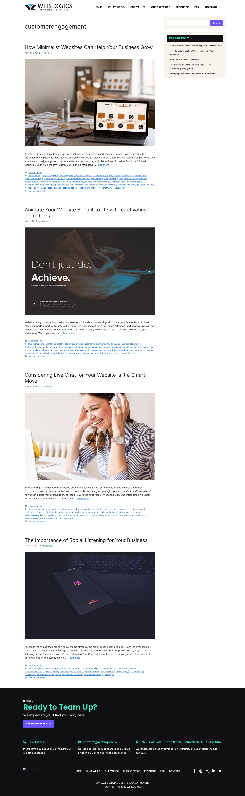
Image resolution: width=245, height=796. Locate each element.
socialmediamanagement (49, 674)
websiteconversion (34, 518)
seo (71, 184)
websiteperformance (88, 188)
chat (77, 509)
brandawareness (36, 509)
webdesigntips (147, 184)
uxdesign (121, 184)
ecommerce (45, 181)
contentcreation (108, 668)
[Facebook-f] (194, 771)
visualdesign (133, 184)
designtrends (125, 178)
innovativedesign (111, 347)
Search (216, 23)
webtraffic (69, 518)
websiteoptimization (67, 188)
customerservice (73, 512)
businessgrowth (66, 175)
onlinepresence (32, 184)
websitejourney (128, 353)
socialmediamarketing (72, 674)
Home (98, 7)
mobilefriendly (103, 181)
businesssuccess (83, 175)
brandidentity (34, 175)
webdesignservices (99, 350)
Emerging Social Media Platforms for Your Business (193, 73)
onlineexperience (145, 347)
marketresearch (76, 671)
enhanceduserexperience (90, 347)
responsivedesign (48, 184)
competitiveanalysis (90, 668)
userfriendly (110, 184)
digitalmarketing (101, 344)
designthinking (111, 178)
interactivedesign (128, 347)
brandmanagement (54, 668)
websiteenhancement (88, 353)
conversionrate (140, 175)
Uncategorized (35, 172)
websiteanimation (33, 353)
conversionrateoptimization (93, 509)
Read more (103, 164)
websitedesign (49, 188)
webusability (119, 188)
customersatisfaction (54, 512)
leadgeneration (32, 515)
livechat (43, 515)
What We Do (116, 7)
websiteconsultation (52, 353)
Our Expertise (160, 7)
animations (51, 344)
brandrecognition (50, 175)
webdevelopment (33, 188)
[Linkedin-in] (213, 771)
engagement (71, 347)
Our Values (137, 7)
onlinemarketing (134, 181)
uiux (86, 184)
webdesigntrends (117, 350)
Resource (182, 7)
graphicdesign (59, 181)
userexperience (97, 184)
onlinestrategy (122, 671)
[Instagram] (201, 771)
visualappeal (83, 350)
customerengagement (54, 178)
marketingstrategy (75, 181)
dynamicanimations (55, 347)
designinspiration (94, 178)
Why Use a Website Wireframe (184, 59)
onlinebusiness (118, 181)
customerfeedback (34, 512)
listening (64, 671)
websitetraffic (105, 188)
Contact (211, 7)
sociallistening (137, 671)
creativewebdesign (34, 178)
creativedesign (64, 344)
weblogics (150, 350)
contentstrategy (100, 175)
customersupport (90, 512)
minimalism (90, 181)
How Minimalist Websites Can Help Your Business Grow (89, 47)
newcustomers (92, 671)
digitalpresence (139, 178)
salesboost (63, 184)
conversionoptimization (120, 175)
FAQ (196, 7)
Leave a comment (36, 191)
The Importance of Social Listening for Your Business (86, 540)
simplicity (79, 184)
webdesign (112, 515)
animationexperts (36, 344)
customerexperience (75, 178)
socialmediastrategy (93, 674)
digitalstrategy (31, 181)
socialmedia (30, 674)
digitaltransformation (34, 347)
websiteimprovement (109, 353)
